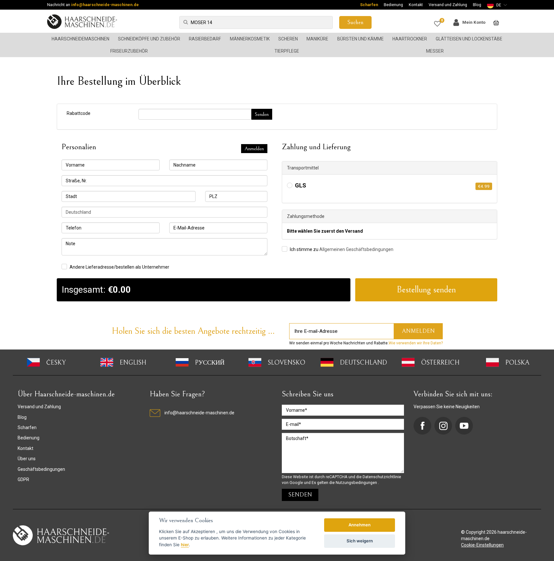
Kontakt (416, 4)
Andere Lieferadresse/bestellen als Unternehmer (119, 267)
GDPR (23, 479)
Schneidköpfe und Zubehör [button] (149, 38)
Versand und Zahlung (448, 4)
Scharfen (369, 4)
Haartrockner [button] (409, 38)
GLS (300, 186)
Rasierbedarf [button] (205, 38)
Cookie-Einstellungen (482, 545)
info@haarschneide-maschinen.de (105, 4)
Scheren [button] (288, 38)
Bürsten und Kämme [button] (360, 38)
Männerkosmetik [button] (250, 38)
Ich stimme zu (341, 249)
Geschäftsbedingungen (41, 469)
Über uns (27, 458)
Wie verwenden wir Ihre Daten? (416, 343)
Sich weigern (360, 540)
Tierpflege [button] (286, 51)
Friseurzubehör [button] (129, 51)
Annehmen (359, 524)
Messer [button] (435, 51)
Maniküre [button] (317, 38)
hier (185, 544)
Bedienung (393, 4)
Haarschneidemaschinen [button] (80, 38)
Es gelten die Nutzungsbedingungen (345, 482)
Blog (477, 4)
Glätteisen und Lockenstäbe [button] (469, 38)
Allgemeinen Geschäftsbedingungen (356, 249)
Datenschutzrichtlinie (382, 476)
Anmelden (254, 148)
